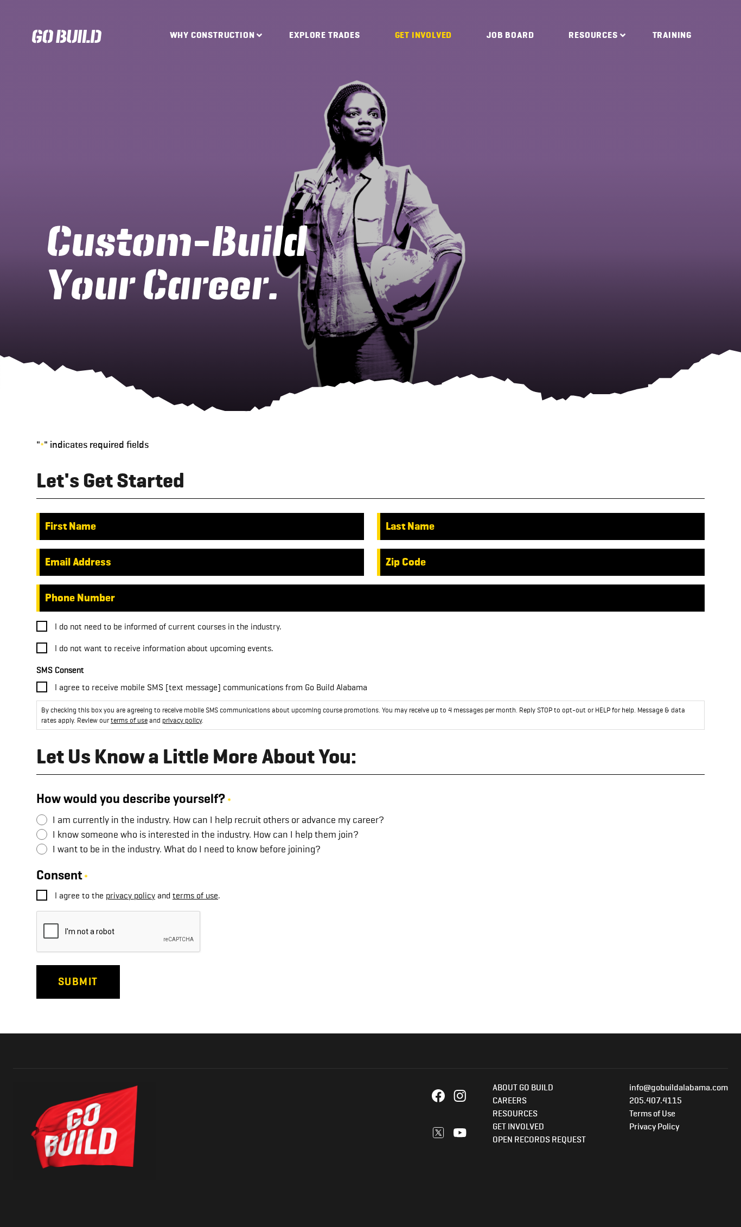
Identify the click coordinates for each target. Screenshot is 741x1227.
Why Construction (212, 35)
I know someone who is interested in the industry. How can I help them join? (206, 834)
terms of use (129, 720)
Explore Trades (324, 35)
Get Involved (423, 35)
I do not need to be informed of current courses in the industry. (168, 626)
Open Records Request (539, 1140)
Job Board (510, 35)
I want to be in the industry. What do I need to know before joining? (187, 849)
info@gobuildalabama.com (678, 1088)
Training (672, 35)
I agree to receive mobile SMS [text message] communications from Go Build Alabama (211, 687)
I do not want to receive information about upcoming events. (164, 648)
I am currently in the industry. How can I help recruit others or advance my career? (218, 820)
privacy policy (182, 720)
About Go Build (523, 1088)
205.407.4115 (655, 1101)
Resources (592, 35)
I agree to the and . (137, 895)
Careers (510, 1101)
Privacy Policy (654, 1127)
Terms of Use (652, 1114)
